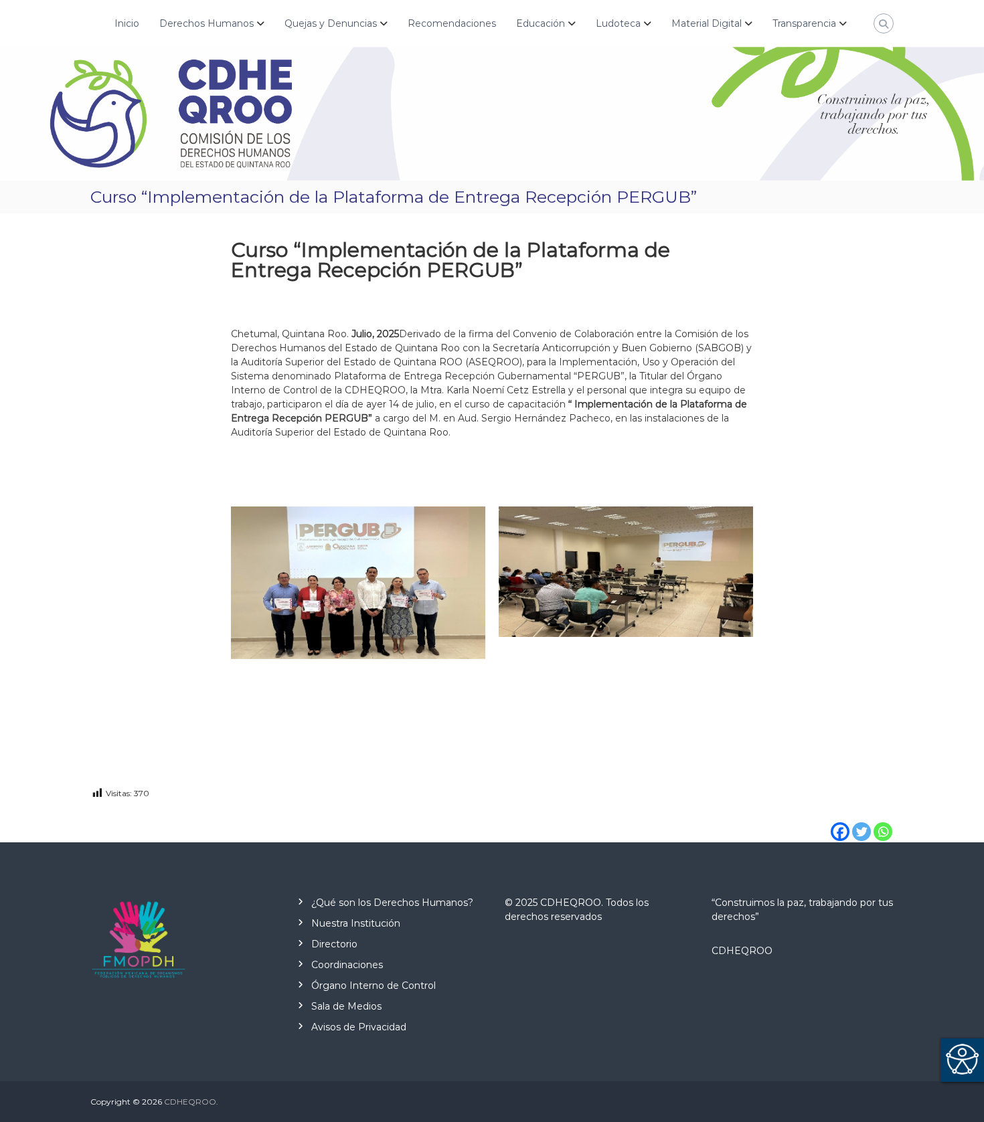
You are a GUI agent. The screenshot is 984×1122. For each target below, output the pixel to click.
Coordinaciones (347, 965)
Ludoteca (618, 23)
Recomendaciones (452, 23)
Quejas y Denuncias (330, 23)
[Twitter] (861, 822)
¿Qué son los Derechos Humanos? (392, 903)
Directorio (334, 944)
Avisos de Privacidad (358, 1027)
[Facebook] (840, 822)
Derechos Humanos (206, 23)
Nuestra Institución (355, 923)
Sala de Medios (346, 1006)
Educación (540, 23)
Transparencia (804, 23)
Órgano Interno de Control (373, 985)
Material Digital (706, 23)
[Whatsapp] (883, 822)
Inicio (126, 23)
